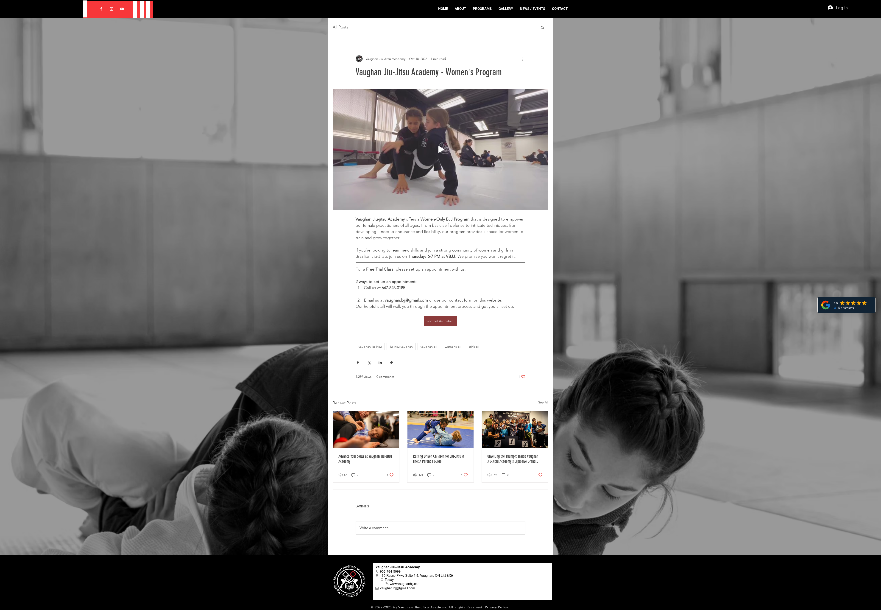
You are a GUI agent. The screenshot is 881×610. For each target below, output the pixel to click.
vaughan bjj (429, 346)
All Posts (340, 27)
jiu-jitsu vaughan (401, 346)
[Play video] (440, 149)
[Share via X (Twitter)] (369, 362)
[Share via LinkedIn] (380, 362)
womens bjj (453, 346)
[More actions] (522, 59)
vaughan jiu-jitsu (370, 346)
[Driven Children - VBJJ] (440, 429)
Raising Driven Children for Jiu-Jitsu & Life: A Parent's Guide (438, 459)
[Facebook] (101, 9)
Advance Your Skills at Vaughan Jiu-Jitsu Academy (365, 459)
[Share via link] (391, 362)
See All (543, 402)
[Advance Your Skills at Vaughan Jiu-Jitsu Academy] (366, 429)
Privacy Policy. (497, 607)
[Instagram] (111, 9)
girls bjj (474, 346)
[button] (542, 27)
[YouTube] (122, 9)
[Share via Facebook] (358, 362)
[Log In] (828, 7)
